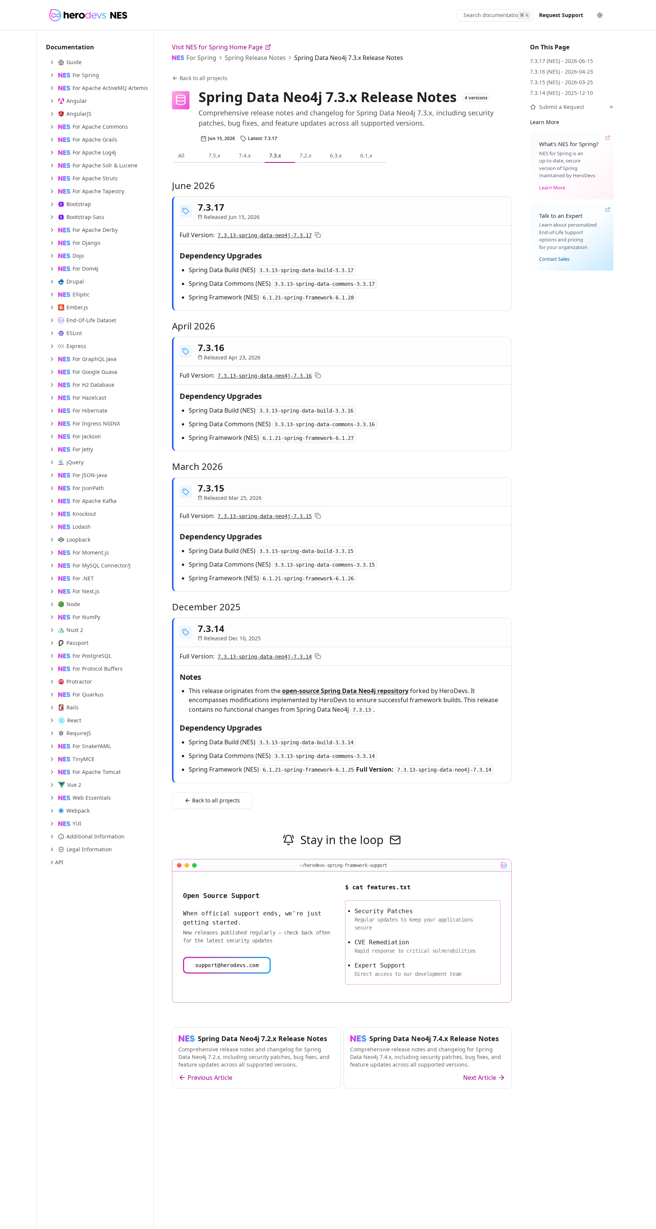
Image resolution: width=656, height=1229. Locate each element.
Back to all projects (203, 78)
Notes (190, 677)
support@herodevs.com (227, 965)
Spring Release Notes (255, 58)
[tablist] (342, 156)
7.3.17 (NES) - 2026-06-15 (561, 61)
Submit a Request (561, 106)
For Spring (201, 58)
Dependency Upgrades (221, 256)
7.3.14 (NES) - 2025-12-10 (561, 92)
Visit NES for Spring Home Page (217, 47)
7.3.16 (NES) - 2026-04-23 (561, 71)
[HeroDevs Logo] (88, 15)
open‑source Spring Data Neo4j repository (345, 691)
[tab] (188, 156)
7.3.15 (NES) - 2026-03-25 (561, 82)
